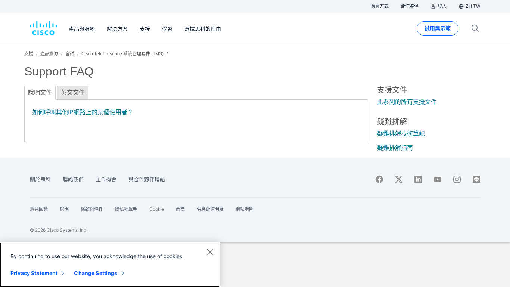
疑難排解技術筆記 (401, 133)
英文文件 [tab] (73, 92)
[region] (110, 264)
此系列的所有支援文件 (407, 102)
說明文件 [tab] (40, 92)
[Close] (210, 252)
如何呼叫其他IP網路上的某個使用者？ (82, 112)
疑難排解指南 (395, 148)
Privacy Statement (33, 273)
